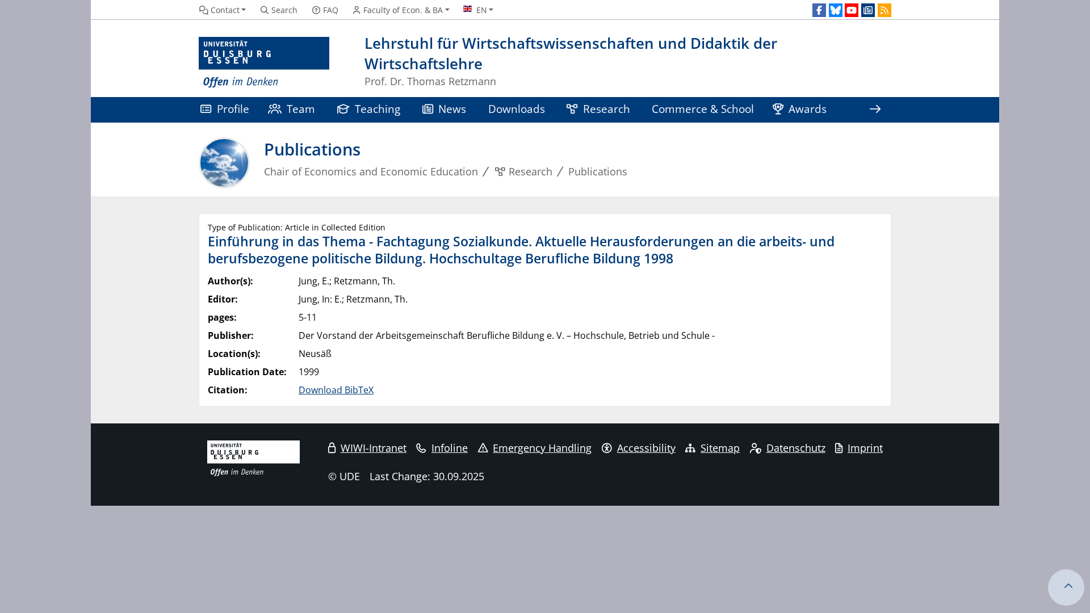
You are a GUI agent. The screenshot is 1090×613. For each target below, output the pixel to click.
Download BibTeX (336, 390)
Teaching (377, 108)
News (452, 108)
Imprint (865, 448)
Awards (808, 108)
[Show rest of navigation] (874, 110)
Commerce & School (703, 108)
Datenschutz (795, 448)
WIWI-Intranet (373, 448)
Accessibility (646, 448)
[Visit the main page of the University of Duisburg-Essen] (264, 63)
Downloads (516, 108)
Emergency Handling (542, 448)
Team (301, 108)
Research (606, 108)
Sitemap (720, 448)
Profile (233, 108)
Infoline (449, 448)
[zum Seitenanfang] (1066, 587)
